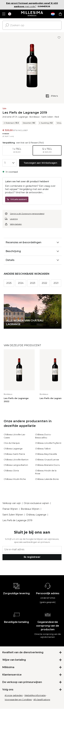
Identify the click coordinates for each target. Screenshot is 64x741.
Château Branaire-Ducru (47, 465)
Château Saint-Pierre (14, 454)
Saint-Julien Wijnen (12, 514)
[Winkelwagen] (60, 14)
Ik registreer (32, 557)
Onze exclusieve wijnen (36, 503)
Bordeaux (35, 117)
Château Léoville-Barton (16, 459)
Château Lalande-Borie (47, 479)
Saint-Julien (47, 117)
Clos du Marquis (12, 443)
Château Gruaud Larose (47, 459)
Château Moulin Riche (15, 479)
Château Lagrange (13, 448)
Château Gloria (11, 470)
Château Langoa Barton (16, 465)
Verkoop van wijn (11, 503)
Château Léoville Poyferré (48, 443)
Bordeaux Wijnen (30, 509)
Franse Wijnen (10, 509)
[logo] (32, 14)
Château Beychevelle (46, 454)
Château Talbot (43, 448)
